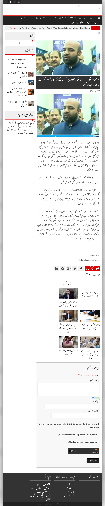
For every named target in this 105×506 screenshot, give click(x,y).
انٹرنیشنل (63, 18)
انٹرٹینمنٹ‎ (52, 18)
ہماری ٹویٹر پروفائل (71, 492)
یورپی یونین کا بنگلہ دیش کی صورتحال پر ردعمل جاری (39, 28)
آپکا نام (96, 401)
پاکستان (73, 18)
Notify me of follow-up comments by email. (77, 435)
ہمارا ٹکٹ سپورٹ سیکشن (69, 495)
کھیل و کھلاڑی (39, 18)
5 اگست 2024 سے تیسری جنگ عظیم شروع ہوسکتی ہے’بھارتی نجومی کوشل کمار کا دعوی (16, 92)
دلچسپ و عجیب (77, 22)
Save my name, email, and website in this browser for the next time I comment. (68, 425)
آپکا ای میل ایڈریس (91, 411)
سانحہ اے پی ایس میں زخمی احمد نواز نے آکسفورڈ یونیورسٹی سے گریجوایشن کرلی (68, 328)
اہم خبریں (83, 18)
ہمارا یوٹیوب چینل (71, 484)
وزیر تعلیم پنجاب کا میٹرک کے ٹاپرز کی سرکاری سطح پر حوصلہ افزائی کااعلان (90, 354)
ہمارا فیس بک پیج (71, 488)
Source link (94, 255)
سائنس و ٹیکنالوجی (93, 22)
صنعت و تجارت (42, 492)
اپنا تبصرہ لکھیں (94, 380)
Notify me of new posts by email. (82, 442)
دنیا (38, 484)
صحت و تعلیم (26, 18)
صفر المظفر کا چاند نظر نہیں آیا (15, 28)
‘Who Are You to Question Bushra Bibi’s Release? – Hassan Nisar (76, 28)
